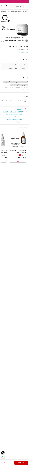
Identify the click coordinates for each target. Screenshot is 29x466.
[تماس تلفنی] (3, 452)
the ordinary (22, 52)
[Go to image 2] (1, 41)
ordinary (8, 114)
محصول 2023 (19, 122)
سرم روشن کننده (18, 117)
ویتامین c (5, 111)
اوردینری (19, 108)
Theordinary (19, 114)
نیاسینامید (14, 119)
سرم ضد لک (10, 117)
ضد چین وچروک (12, 111)
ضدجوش (9, 119)
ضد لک (13, 114)
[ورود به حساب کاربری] (6, 6)
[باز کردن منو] (26, 6)
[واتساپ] (3, 456)
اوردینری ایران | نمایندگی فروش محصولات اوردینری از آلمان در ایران (14, 11)
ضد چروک (19, 111)
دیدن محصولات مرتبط (21, 463)
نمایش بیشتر (26, 89)
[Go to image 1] (3, 41)
